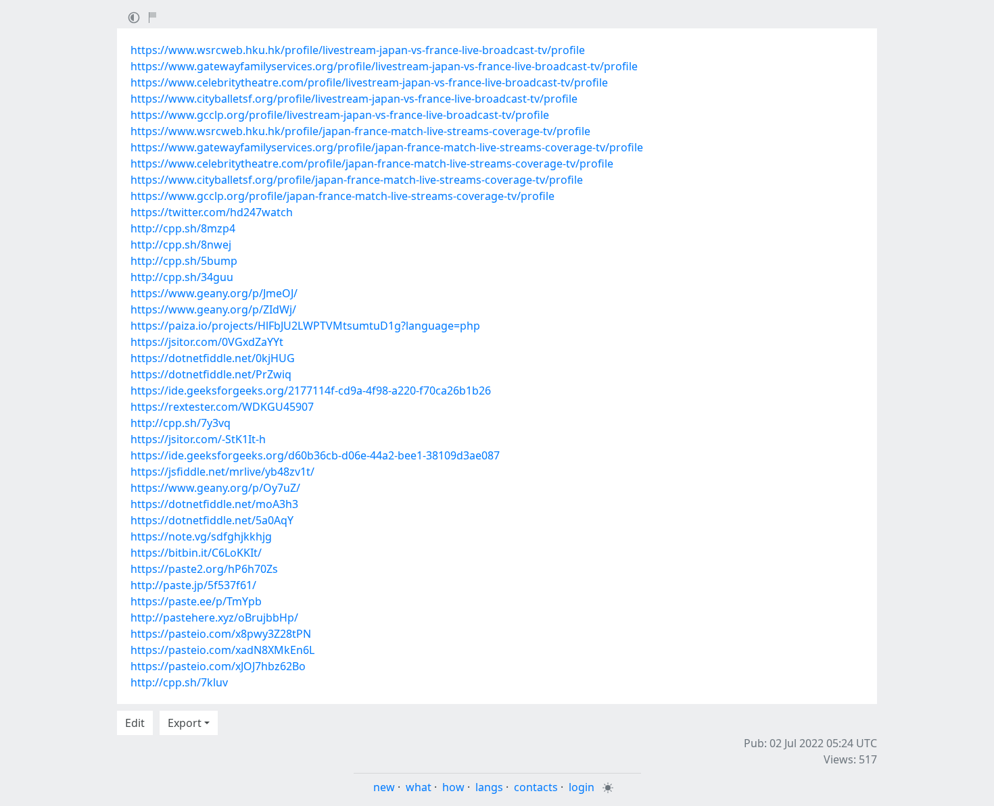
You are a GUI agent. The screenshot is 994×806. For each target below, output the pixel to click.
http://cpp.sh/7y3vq (181, 422)
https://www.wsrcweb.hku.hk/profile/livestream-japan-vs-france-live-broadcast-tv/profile (358, 50)
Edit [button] (135, 722)
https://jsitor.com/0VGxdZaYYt (207, 341)
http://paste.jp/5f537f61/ (193, 585)
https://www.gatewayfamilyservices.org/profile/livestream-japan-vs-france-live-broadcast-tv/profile (384, 66)
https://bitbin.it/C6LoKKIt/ (196, 552)
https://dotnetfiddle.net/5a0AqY (212, 520)
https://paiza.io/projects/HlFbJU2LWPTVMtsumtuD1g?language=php (305, 325)
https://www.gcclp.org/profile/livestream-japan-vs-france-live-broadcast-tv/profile (340, 114)
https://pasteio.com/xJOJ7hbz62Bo (218, 666)
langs (489, 787)
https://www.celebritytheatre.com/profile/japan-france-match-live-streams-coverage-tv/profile (372, 163)
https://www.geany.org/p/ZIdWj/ (213, 309)
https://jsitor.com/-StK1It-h (198, 439)
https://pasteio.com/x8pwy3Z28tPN (221, 633)
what (418, 787)
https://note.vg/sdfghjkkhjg (201, 536)
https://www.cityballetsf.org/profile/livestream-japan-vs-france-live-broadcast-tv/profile (354, 98)
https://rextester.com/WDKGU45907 (222, 406)
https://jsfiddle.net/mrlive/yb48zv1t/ (222, 471)
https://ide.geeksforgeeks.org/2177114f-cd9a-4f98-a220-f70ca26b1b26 (311, 390)
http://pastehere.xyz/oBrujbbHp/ (214, 617)
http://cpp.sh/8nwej (181, 244)
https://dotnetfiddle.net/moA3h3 (214, 504)
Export (185, 722)
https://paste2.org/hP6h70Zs (204, 568)
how (453, 787)
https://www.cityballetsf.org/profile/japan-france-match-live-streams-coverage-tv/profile (357, 179)
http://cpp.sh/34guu (182, 277)
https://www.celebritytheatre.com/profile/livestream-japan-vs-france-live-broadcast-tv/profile (369, 82)
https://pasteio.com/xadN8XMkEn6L (222, 650)
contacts (536, 787)
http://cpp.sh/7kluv (179, 682)
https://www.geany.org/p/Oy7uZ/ (215, 487)
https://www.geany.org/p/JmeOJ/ (214, 293)
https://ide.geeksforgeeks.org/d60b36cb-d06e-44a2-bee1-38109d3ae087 (315, 455)
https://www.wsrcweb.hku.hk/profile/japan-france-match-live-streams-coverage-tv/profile (360, 131)
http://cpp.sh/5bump (184, 260)
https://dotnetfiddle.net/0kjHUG (213, 358)
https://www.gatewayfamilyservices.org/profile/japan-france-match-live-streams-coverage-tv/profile (387, 147)
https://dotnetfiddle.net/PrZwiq (211, 374)
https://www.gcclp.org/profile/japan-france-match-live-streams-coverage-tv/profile (342, 195)
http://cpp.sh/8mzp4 (183, 228)
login (581, 787)
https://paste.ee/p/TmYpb (196, 601)
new (384, 787)
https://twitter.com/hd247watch (212, 212)
